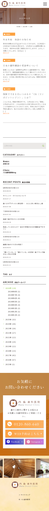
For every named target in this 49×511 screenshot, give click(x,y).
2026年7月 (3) (14, 295)
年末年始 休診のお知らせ (17, 39)
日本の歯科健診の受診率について (20, 65)
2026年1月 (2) (14, 315)
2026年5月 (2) (14, 301)
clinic (8, 60)
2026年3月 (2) (14, 308)
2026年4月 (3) (14, 305)
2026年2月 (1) (14, 311)
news (8, 34)
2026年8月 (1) (14, 291)
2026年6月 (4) (14, 298)
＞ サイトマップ (24, 495)
